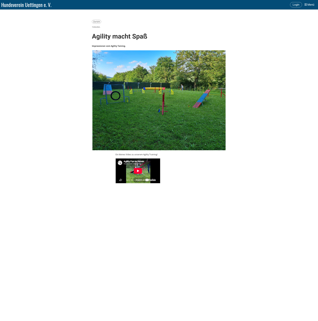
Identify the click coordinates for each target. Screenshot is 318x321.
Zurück (96, 21)
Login (296, 4)
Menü (310, 4)
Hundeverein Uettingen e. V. (26, 4)
